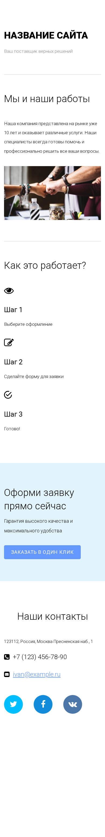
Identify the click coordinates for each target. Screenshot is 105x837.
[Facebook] (43, 704)
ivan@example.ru (37, 674)
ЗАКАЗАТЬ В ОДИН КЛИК (42, 552)
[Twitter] (13, 704)
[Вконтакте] (72, 704)
